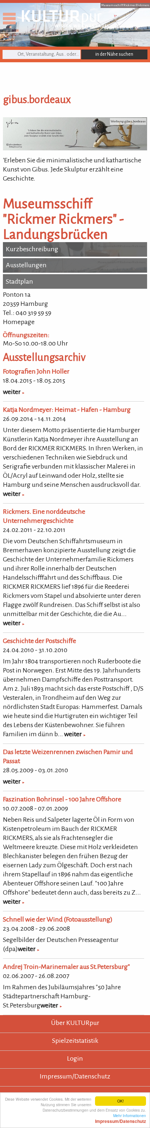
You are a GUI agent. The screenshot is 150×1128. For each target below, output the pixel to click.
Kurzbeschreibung (32, 249)
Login (75, 1058)
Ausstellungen (26, 265)
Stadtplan (19, 281)
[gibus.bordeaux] (75, 148)
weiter (12, 391)
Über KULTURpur (75, 1022)
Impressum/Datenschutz (75, 1076)
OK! (120, 1101)
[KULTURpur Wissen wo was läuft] (65, 25)
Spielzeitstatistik (75, 1040)
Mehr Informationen (120, 1118)
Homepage (19, 322)
